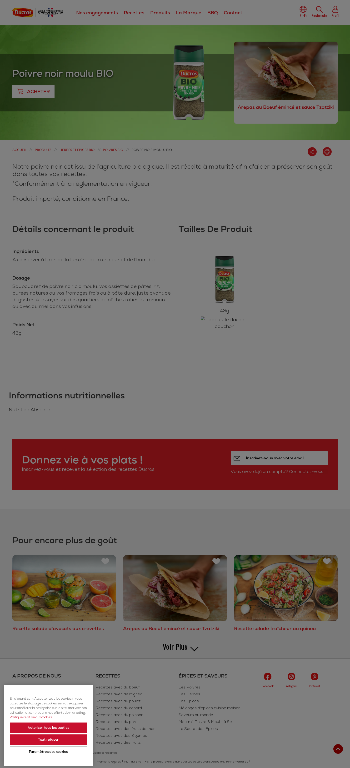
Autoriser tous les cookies (48, 728)
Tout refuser (48, 740)
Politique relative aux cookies (31, 717)
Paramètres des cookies (48, 752)
